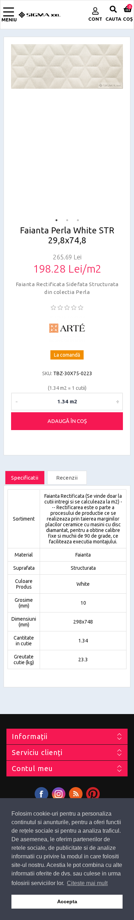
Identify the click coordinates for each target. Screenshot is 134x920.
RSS (76, 794)
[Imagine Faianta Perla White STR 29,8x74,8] (67, 66)
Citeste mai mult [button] (87, 883)
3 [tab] (77, 220)
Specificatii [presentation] (24, 478)
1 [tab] (56, 220)
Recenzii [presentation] (67, 478)
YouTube (93, 794)
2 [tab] (67, 220)
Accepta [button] (67, 901)
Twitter (58, 794)
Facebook (41, 794)
